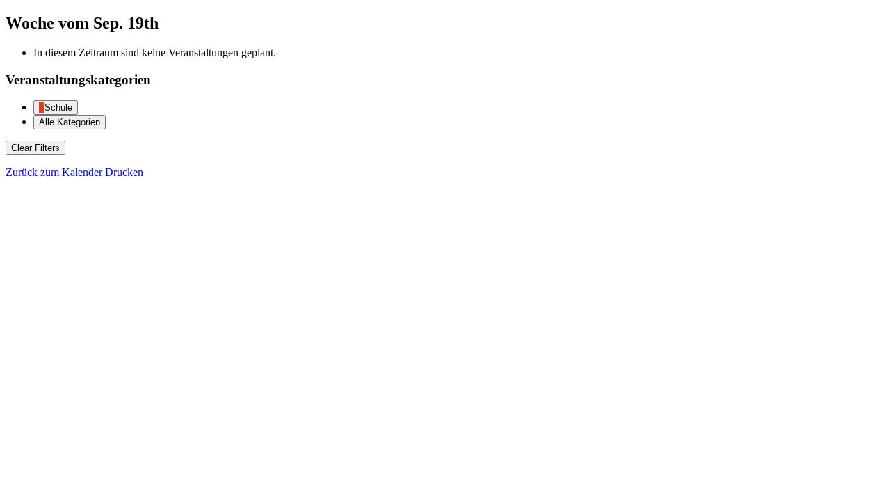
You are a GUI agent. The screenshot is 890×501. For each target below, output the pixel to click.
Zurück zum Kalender (54, 172)
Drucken (124, 172)
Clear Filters (35, 148)
